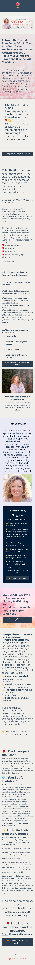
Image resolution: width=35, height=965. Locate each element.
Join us (9, 731)
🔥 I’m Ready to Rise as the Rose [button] (17, 941)
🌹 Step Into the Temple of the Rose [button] (17, 154)
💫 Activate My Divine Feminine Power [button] (17, 620)
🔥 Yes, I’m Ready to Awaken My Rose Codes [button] (17, 364)
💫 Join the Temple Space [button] (17, 578)
